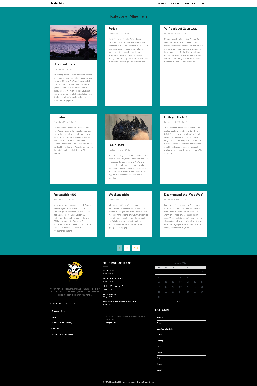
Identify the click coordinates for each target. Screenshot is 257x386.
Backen (160, 323)
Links (203, 4)
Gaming (160, 341)
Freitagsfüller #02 (175, 117)
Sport (159, 364)
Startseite (161, 4)
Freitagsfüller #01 (65, 194)
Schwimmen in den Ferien (62, 334)
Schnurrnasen (190, 4)
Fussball (160, 335)
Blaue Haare (117, 144)
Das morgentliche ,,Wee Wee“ (183, 194)
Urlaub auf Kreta (64, 64)
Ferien (113, 28)
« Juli (179, 301)
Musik (159, 352)
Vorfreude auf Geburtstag (180, 28)
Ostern (160, 358)
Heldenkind (57, 3)
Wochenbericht (119, 194)
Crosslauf (60, 117)
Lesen (159, 347)
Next (136, 248)
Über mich (174, 4)
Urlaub (159, 370)
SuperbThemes (137, 382)
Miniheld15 (107, 286)
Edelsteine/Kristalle (165, 329)
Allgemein (161, 317)
